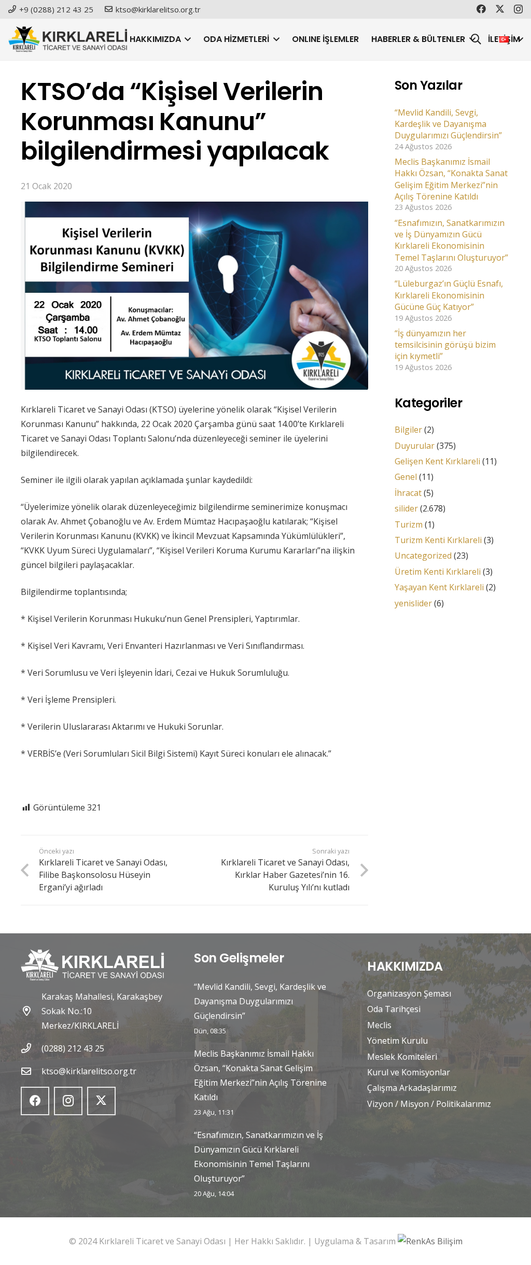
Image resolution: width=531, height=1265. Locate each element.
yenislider (413, 603)
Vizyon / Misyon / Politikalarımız (429, 1104)
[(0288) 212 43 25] (31, 1048)
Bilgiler (408, 429)
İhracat (408, 493)
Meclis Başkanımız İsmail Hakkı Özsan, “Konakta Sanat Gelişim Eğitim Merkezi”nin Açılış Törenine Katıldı (451, 179)
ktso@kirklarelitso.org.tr (88, 1071)
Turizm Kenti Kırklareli (438, 540)
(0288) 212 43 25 (72, 1048)
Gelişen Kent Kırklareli (437, 461)
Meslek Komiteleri (402, 1056)
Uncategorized (423, 555)
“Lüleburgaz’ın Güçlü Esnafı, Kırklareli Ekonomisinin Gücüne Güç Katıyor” (449, 295)
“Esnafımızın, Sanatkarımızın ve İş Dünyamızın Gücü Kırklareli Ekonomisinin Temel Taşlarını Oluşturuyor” (451, 240)
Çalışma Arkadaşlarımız (412, 1087)
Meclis (379, 1025)
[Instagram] (518, 9)
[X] (500, 8)
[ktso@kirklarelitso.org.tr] (31, 1071)
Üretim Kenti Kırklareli (438, 571)
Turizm (409, 524)
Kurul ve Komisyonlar (408, 1072)
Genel (406, 476)
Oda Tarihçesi (394, 1009)
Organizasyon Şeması (409, 993)
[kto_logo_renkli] (67, 39)
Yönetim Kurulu (397, 1040)
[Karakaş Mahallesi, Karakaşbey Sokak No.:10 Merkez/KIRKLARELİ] (31, 1011)
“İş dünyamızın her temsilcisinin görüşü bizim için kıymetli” (445, 345)
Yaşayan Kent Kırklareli (439, 587)
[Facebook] (481, 8)
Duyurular (415, 445)
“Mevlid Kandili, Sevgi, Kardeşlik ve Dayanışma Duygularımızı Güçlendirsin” (448, 124)
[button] (186, 39)
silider (406, 508)
